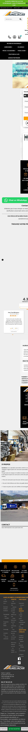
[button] (27, 309)
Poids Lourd (21, 50)
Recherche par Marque (14, 43)
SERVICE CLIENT (17, 7)
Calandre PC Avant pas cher (13, 608)
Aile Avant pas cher (13, 603)
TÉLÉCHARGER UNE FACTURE (6, 7)
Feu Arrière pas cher (13, 625)
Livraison (22, 605)
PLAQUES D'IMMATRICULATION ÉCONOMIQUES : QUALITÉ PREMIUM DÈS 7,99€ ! (14, 3)
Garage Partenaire (14, 58)
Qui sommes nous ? (5, 601)
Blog (5, 616)
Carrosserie (8, 47)
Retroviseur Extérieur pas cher (13, 644)
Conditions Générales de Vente (21, 637)
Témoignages (6, 614)
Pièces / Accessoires (9, 50)
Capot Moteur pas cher (13, 614)
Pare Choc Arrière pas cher (14, 631)
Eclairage (21, 47)
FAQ (21, 607)
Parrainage (5, 629)
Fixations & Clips (14, 54)
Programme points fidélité (5, 623)
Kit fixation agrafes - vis (14, 650)
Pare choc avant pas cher (13, 637)
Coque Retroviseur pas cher (13, 620)
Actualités (7, 618)
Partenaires (21, 603)
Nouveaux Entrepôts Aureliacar (5, 608)
